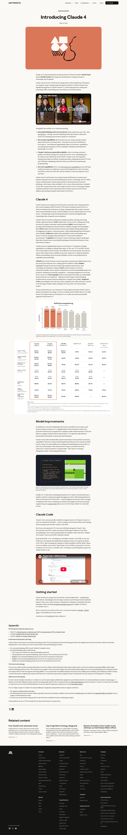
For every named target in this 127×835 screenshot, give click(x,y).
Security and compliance (107, 789)
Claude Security (43, 774)
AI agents (61, 755)
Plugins (81, 777)
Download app (42, 786)
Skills (40, 783)
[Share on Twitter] (10, 709)
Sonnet (40, 809)
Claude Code (42, 757)
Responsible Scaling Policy (107, 786)
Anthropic (103, 755)
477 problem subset (76, 684)
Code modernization (64, 757)
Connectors (83, 763)
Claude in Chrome (43, 777)
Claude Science (42, 772)
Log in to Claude (43, 791)
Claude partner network (86, 757)
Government (62, 774)
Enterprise (61, 769)
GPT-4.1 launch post (43, 632)
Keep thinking (104, 780)
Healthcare (62, 777)
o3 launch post (21, 632)
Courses (82, 766)
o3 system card (31, 632)
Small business (62, 794)
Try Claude (110, 3)
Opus (40, 806)
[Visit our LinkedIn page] (10, 828)
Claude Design (42, 769)
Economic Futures (105, 766)
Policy (76, 3)
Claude (80, 610)
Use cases (82, 789)
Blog (81, 755)
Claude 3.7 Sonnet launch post (26, 636)
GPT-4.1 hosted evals (58, 632)
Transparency (104, 791)
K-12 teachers (62, 783)
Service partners (84, 783)
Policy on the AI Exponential (107, 783)
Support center (83, 815)
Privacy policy (104, 803)
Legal (60, 786)
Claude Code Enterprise (45, 760)
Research (103, 769)
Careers (103, 757)
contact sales (52, 504)
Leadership (103, 760)
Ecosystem (62, 811)
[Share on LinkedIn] (12, 709)
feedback (50, 616)
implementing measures (63, 604)
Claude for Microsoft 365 (45, 780)
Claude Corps (104, 777)
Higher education (63, 780)
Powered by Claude (85, 780)
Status (81, 812)
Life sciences (62, 789)
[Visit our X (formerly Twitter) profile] (13, 828)
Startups (82, 797)
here (112, 680)
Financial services (63, 772)
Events (81, 774)
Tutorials (82, 786)
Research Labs (83, 800)
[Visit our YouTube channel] (16, 828)
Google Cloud (62, 823)
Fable (40, 803)
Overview (61, 803)
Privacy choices (104, 800)
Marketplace (62, 814)
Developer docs (63, 806)
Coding (61, 760)
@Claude (41, 766)
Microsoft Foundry (63, 826)
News (101, 3)
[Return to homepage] (11, 752)
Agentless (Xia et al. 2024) (103, 693)
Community (82, 760)
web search (42, 134)
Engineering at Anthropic (86, 772)
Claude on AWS (63, 820)
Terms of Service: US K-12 (107, 819)
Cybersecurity (62, 766)
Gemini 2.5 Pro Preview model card (27, 634)
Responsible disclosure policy (108, 810)
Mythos (40, 800)
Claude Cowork (42, 763)
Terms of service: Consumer (108, 816)
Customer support (63, 763)
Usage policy (104, 826)
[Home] (15, 3)
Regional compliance (64, 817)
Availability (82, 809)
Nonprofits (61, 791)
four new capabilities (72, 167)
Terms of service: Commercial (108, 813)
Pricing (40, 789)
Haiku (40, 811)
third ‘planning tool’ (77, 682)
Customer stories (84, 769)
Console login (62, 828)
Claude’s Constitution (106, 774)
